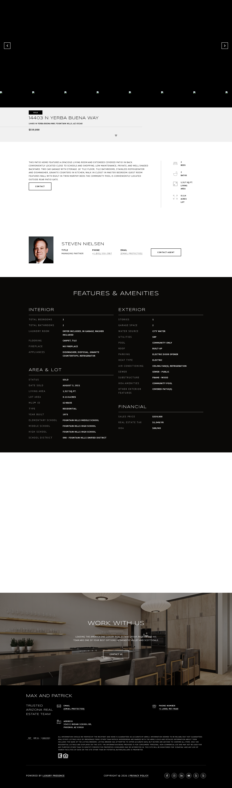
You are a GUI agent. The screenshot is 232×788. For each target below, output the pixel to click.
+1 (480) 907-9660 (168, 709)
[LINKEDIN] (181, 775)
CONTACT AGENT (166, 252)
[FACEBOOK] (167, 775)
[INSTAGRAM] (174, 775)
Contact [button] (40, 186)
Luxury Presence (54, 775)
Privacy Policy (139, 775)
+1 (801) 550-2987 (102, 253)
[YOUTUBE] (188, 775)
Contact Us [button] (116, 654)
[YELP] (196, 775)
